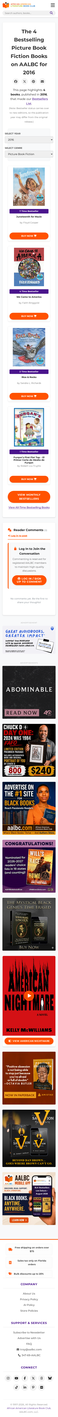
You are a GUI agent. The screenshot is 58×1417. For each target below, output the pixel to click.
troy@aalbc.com (30, 1349)
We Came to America (29, 297)
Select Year (12, 133)
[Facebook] (25, 1378)
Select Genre (13, 148)
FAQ (29, 1343)
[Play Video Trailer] (29, 996)
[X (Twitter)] (33, 1378)
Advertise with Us (29, 1338)
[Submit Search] (50, 13)
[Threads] (41, 1378)
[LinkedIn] (25, 1387)
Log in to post (18, 535)
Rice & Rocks (29, 377)
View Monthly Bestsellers (29, 496)
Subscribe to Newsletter (29, 1332)
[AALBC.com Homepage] (18, 5)
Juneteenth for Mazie (29, 216)
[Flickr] (41, 1387)
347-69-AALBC (30, 1355)
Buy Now (27, 235)
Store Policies (29, 1310)
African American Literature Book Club (29, 1408)
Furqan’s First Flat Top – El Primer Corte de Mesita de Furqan (29, 460)
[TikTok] (16, 1387)
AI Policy (29, 1304)
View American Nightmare (31, 1041)
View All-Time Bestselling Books (29, 507)
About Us (29, 1293)
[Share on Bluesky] (50, 1378)
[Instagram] (8, 1378)
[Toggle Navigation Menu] (53, 5)
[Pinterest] (33, 1387)
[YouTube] (16, 1378)
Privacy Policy (29, 1299)
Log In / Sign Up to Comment (29, 580)
